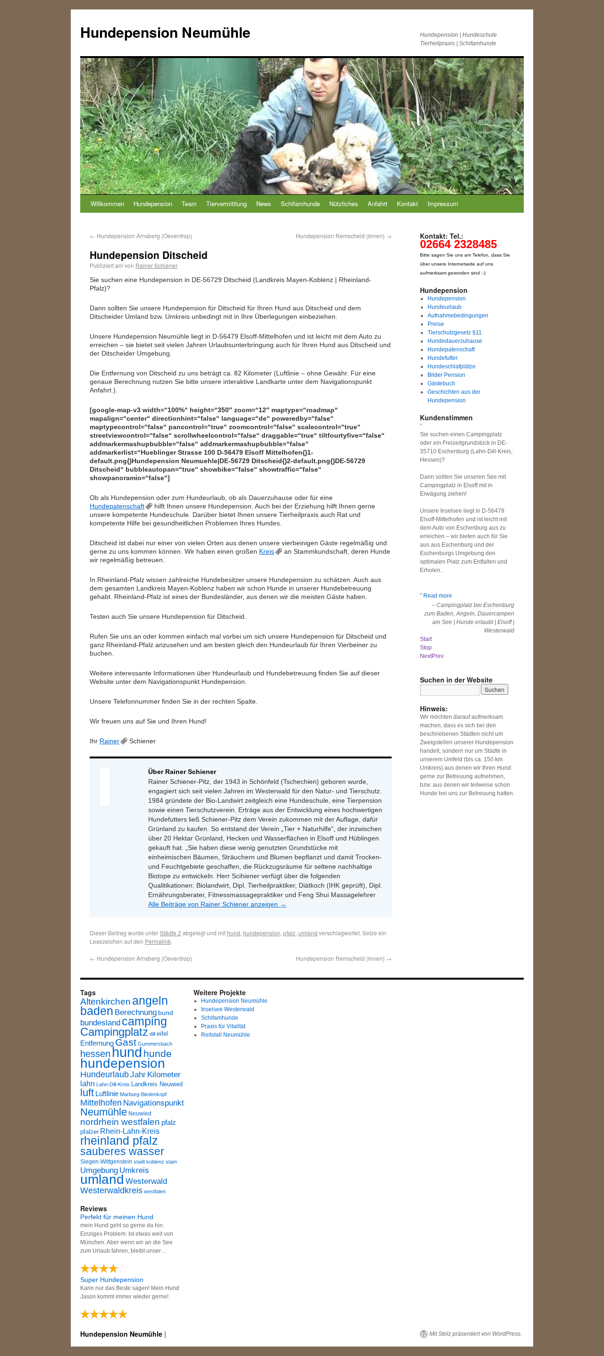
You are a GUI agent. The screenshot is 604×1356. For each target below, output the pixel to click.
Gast (125, 1042)
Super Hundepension (111, 1279)
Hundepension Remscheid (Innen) (344, 236)
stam (171, 1162)
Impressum (443, 203)
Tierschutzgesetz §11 (455, 332)
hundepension (261, 933)
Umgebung (99, 1170)
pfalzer (89, 1132)
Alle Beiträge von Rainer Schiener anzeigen (217, 904)
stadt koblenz (149, 1162)
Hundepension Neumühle (165, 32)
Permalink (158, 941)
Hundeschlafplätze (452, 366)
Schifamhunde (300, 203)
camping (144, 1021)
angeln (150, 1000)
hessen (95, 1053)
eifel (162, 1033)
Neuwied (139, 1113)
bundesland (100, 1022)
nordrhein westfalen (120, 1122)
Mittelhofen (101, 1102)
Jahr (138, 1074)
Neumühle (103, 1112)
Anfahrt (377, 203)
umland (308, 933)
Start (426, 639)
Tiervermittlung (226, 203)
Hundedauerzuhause (455, 341)
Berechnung (136, 1012)
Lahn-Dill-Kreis (113, 1084)
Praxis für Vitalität (223, 1026)
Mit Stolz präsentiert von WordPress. (475, 1334)
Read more (437, 595)
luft (87, 1092)
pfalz (289, 933)
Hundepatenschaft (117, 506)
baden (96, 1011)
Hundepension (153, 203)
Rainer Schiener (156, 265)
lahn (87, 1084)
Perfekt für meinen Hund (116, 1217)
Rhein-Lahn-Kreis (129, 1131)
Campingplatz (114, 1031)
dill (152, 1034)
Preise (436, 324)
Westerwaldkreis (111, 1190)
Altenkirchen (105, 1001)
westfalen (155, 1191)
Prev (438, 656)
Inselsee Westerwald (227, 1009)
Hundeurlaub (444, 307)
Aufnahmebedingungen (458, 315)
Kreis (266, 551)
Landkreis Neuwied (157, 1084)
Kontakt (407, 203)
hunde (157, 1053)
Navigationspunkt (153, 1102)
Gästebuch (441, 383)
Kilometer (164, 1074)
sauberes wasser (122, 1151)
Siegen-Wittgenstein (106, 1161)
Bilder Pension (446, 375)
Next (426, 656)
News (263, 203)
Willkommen (107, 203)
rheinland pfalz (119, 1140)
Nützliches (343, 203)
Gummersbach (155, 1044)
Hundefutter (443, 358)
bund (165, 1012)
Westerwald (146, 1181)
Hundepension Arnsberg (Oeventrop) (141, 236)
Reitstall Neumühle (225, 1035)
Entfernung (97, 1043)
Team (189, 203)
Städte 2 (170, 933)
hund (233, 933)
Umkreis (134, 1170)
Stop (426, 647)
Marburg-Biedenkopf (143, 1094)
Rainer (109, 741)
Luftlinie (106, 1094)
